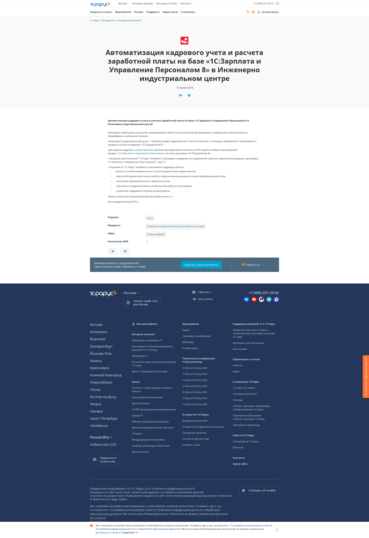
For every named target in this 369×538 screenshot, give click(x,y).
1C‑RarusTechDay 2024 (194, 380)
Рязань (96, 404)
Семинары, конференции (196, 336)
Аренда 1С (137, 415)
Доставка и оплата (167, 3)
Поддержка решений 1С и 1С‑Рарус (254, 324)
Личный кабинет (147, 324)
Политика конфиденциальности (172, 488)
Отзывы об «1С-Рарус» (195, 414)
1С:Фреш (137, 433)
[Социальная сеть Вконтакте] (246, 299)
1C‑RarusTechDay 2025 (194, 374)
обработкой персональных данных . (159, 529)
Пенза (95, 389)
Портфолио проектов (194, 432)
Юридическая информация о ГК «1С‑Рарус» (118, 488)
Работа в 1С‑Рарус (243, 435)
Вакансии (238, 447)
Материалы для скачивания (248, 343)
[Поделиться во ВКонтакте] (180, 96)
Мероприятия (123, 12)
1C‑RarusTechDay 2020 (194, 404)
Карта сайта (240, 463)
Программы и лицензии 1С (147, 340)
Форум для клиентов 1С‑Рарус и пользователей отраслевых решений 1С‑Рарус (253, 333)
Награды (238, 400)
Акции (185, 330)
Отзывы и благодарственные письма (203, 426)
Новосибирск (101, 382)
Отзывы (138, 12)
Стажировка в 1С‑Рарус (246, 441)
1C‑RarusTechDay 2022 (194, 392)
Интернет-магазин (142, 3)
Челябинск (99, 425)
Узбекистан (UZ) (103, 444)
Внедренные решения (194, 420)
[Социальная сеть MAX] (276, 299)
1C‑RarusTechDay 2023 (194, 386)
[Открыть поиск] (248, 12)
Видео (236, 371)
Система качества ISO (245, 393)
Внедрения (108, 20)
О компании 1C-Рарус (246, 381)
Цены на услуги (140, 451)
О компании (188, 12)
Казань (96, 360)
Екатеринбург (101, 346)
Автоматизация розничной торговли (152, 427)
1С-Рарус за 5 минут (244, 387)
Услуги (150, 218)
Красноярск (99, 367)
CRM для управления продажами (150, 421)
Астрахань (98, 331)
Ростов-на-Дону (103, 396)
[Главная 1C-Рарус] (101, 4)
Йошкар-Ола (100, 353)
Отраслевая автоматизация (147, 397)
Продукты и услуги (101, 12)
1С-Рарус (94, 20)
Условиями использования (251, 525)
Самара (96, 411)
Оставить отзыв (191, 444)
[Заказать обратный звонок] (277, 3)
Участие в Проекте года (195, 438)
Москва (96, 324)
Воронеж (97, 338)
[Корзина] (253, 12)
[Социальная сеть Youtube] (254, 299)
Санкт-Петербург (104, 418)
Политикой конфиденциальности (115, 529)
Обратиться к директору (246, 425)
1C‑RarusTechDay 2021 (194, 398)
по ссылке (96, 518)
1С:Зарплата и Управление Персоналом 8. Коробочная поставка (175, 226)
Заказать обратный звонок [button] (201, 264)
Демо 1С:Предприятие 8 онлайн (150, 371)
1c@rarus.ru (252, 264)
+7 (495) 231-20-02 (263, 3)
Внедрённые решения (130, 20)
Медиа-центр (170, 12)
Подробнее (128, 532)
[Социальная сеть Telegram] (269, 299)
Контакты (186, 3)
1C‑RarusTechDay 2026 (194, 368)
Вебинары (188, 342)
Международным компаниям (148, 439)
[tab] (101, 12)
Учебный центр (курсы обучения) (150, 445)
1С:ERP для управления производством (154, 409)
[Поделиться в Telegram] (189, 96)
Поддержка (153, 12)
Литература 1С (140, 355)
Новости (237, 365)
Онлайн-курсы (190, 348)
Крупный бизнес (141, 403)
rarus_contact (205, 299)
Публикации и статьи (246, 359)
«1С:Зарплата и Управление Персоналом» (141, 153)
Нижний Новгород (105, 375)
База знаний (240, 349)
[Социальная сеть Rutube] (261, 299)
